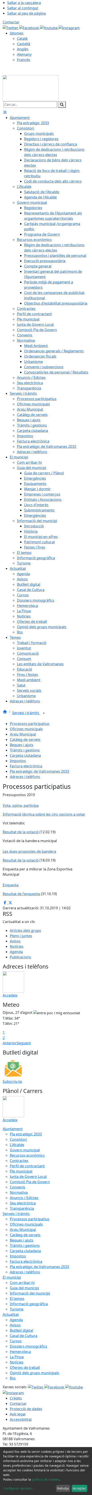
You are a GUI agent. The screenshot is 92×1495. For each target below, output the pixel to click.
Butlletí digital (21, 1330)
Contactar (11, 22)
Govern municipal (25, 1150)
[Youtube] (49, 27)
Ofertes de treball (25, 1367)
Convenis (17, 1187)
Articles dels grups (25, 930)
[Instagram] (69, 27)
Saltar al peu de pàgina (26, 13)
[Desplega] (44, 713)
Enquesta (11, 885)
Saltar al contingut (22, 8)
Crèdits (16, 1398)
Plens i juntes (21, 935)
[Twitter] (11, 27)
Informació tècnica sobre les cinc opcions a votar (44, 814)
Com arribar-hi (22, 1282)
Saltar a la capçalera (24, 2)
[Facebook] (29, 27)
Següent (24, 1043)
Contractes (19, 1160)
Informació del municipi (30, 1293)
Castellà (23, 43)
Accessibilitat (21, 1419)
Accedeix (10, 995)
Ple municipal (21, 1171)
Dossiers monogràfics (28, 1346)
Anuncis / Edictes (24, 1197)
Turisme (16, 1309)
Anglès (22, 49)
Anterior (10, 1043)
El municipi (12, 1277)
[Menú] (5, 112)
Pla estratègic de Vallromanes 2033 (39, 771)
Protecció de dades (26, 1408)
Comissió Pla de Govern (30, 1181)
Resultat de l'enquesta (21, 893)
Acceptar (79, 1488)
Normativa (19, 1192)
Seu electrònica (23, 1203)
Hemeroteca (20, 1351)
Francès (23, 59)
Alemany (24, 54)
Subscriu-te (12, 1081)
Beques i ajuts (21, 744)
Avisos (15, 941)
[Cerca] (62, 104)
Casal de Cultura (23, 1335)
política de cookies (45, 1479)
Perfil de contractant (27, 1165)
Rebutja (63, 1488)
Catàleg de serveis (25, 739)
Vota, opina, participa (21, 805)
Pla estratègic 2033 (26, 1134)
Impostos (18, 760)
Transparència (22, 1208)
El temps (17, 1298)
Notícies (16, 946)
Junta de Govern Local (28, 1176)
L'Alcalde (17, 1144)
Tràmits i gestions (25, 750)
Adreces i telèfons (25, 776)
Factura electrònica (26, 766)
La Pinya (17, 1356)
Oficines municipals (26, 729)
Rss (13, 1378)
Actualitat (11, 1314)
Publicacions (20, 957)
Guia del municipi (24, 1287)
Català (22, 38)
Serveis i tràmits (26, 712)
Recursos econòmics (27, 1155)
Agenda (16, 951)
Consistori (18, 1139)
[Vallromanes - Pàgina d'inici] (31, 87)
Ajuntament (13, 1128)
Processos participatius (29, 723)
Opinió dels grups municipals (34, 1372)
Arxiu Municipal (23, 734)
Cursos (16, 1341)
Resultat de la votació (21, 831)
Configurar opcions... (18, 1488)
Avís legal (17, 1414)
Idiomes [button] (16, 33)
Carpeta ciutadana (25, 755)
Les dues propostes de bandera (29, 851)
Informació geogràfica (29, 1303)
